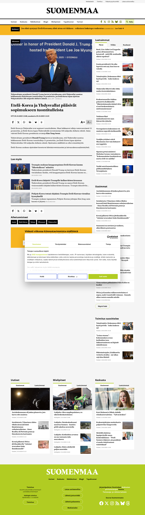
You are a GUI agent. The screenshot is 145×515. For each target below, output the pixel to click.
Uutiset (14, 22)
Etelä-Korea (23, 222)
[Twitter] (107, 504)
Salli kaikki (103, 276)
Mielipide (57, 417)
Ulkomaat (15, 41)
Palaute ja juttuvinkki (112, 1)
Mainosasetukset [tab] (84, 244)
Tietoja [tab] (108, 244)
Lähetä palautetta (72, 502)
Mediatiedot (90, 1)
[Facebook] (102, 22)
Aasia (14, 222)
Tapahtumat (69, 22)
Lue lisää (118, 28)
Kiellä (42, 276)
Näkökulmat (35, 22)
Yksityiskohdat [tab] (60, 244)
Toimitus (99, 1)
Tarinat (80, 22)
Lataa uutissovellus (128, 1)
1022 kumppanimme (39, 254)
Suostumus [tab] (36, 244)
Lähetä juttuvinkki (72, 495)
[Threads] (121, 22)
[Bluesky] (123, 504)
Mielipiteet (55, 22)
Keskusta (23, 22)
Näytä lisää (102, 306)
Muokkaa (71, 276)
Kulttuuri (15, 29)
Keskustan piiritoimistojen (117, 488)
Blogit (46, 22)
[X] (105, 22)
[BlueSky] (117, 22)
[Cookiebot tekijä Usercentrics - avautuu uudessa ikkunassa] (108, 237)
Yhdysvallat (52, 222)
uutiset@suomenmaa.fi (30, 492)
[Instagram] (109, 22)
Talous (32, 222)
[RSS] (113, 22)
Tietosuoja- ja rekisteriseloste (115, 492)
